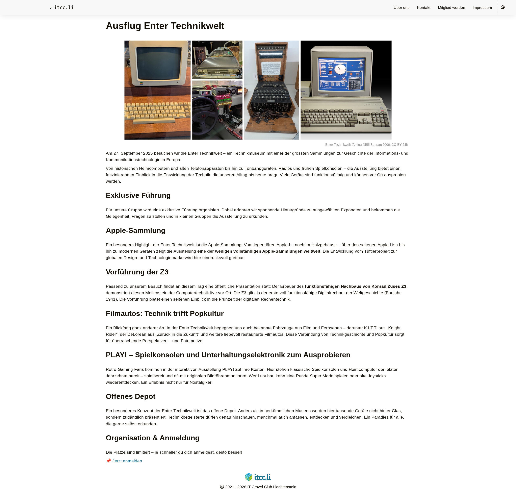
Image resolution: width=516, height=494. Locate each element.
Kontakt (423, 7)
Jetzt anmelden (127, 461)
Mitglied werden (451, 7)
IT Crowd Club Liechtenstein (271, 487)
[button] (503, 7)
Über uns (402, 7)
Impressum (482, 7)
